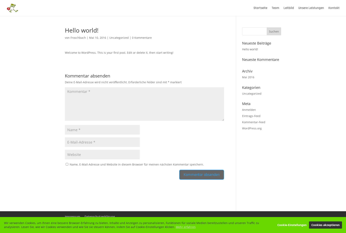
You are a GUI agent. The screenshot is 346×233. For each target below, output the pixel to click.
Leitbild (289, 8)
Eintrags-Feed (251, 116)
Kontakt (334, 8)
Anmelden (249, 110)
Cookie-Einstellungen (292, 225)
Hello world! (250, 49)
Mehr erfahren (186, 227)
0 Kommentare (142, 38)
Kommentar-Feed (253, 122)
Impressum (72, 216)
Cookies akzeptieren (325, 225)
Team (275, 8)
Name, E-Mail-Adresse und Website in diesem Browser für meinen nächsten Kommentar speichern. (137, 164)
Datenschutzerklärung (99, 216)
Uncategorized (119, 38)
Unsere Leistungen (311, 8)
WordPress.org (252, 128)
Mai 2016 (248, 77)
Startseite (260, 8)
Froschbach (78, 38)
